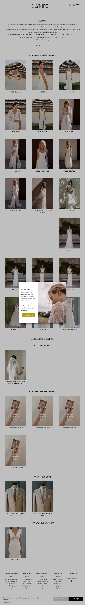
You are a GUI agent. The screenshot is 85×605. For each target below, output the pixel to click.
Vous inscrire (29, 315)
